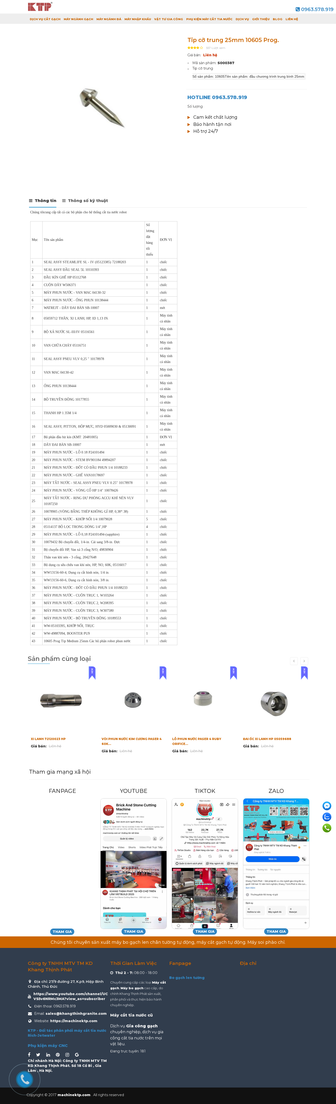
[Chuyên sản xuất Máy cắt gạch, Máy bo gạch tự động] (40, 7)
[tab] (42, 202)
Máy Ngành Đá (108, 19)
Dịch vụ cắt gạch (45, 19)
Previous (34, 172)
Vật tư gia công (168, 19)
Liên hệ (292, 19)
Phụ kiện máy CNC (48, 1045)
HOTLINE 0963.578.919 (217, 97)
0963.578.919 (317, 9)
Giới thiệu (261, 19)
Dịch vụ (242, 19)
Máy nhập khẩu (137, 19)
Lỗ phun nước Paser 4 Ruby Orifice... (126, 741)
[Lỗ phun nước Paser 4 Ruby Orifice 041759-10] (133, 700)
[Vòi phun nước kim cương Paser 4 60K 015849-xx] (62, 700)
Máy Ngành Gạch (78, 19)
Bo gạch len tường (187, 977)
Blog (277, 19)
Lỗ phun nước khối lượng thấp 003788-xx (271, 741)
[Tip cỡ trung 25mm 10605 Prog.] (104, 106)
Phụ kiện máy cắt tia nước (209, 19)
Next (174, 172)
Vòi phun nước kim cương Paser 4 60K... (61, 741)
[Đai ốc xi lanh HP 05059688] (203, 700)
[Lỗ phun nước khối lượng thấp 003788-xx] (274, 700)
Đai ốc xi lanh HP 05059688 (196, 739)
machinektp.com (75, 1095)
